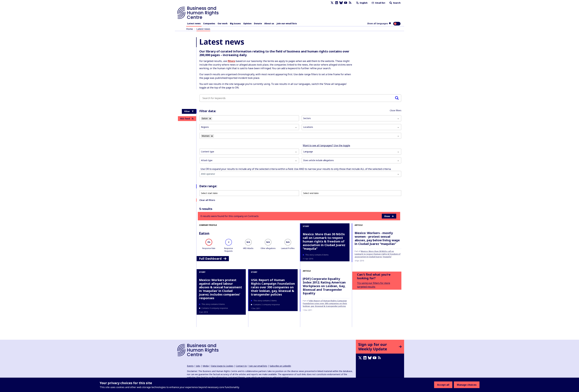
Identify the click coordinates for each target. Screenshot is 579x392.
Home (189, 29)
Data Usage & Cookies (222, 365)
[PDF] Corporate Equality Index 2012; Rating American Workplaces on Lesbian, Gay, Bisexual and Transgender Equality (324, 286)
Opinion (247, 23)
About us (269, 23)
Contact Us (241, 365)
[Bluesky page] (341, 2)
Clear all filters (207, 200)
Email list (380, 2)
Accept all (443, 384)
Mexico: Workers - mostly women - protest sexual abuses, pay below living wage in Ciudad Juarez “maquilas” (377, 238)
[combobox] (249, 151)
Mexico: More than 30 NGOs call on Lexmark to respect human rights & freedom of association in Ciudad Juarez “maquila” (324, 241)
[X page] (332, 2)
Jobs (198, 365)
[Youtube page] (345, 2)
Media (206, 365)
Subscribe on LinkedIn (280, 365)
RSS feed (185, 118)
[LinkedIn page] (336, 2)
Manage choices (466, 384)
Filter (187, 111)
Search (396, 2)
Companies (209, 23)
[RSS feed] (350, 2)
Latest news (194, 23)
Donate (258, 23)
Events (190, 365)
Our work (223, 23)
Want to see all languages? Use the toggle (326, 145)
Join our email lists (287, 23)
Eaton (204, 233)
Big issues (235, 23)
